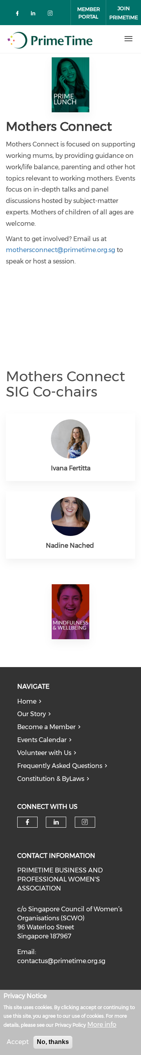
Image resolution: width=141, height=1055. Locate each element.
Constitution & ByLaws (50, 779)
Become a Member (46, 727)
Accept (18, 1042)
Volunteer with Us (44, 753)
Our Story (31, 714)
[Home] (57, 39)
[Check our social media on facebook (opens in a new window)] (19, 14)
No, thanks (53, 1042)
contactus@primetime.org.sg (61, 961)
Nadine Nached (71, 545)
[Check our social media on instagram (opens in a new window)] (52, 14)
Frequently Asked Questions (59, 766)
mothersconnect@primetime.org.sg (60, 250)
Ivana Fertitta (70, 468)
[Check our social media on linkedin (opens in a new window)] (35, 14)
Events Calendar (42, 740)
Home (26, 701)
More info (101, 1024)
